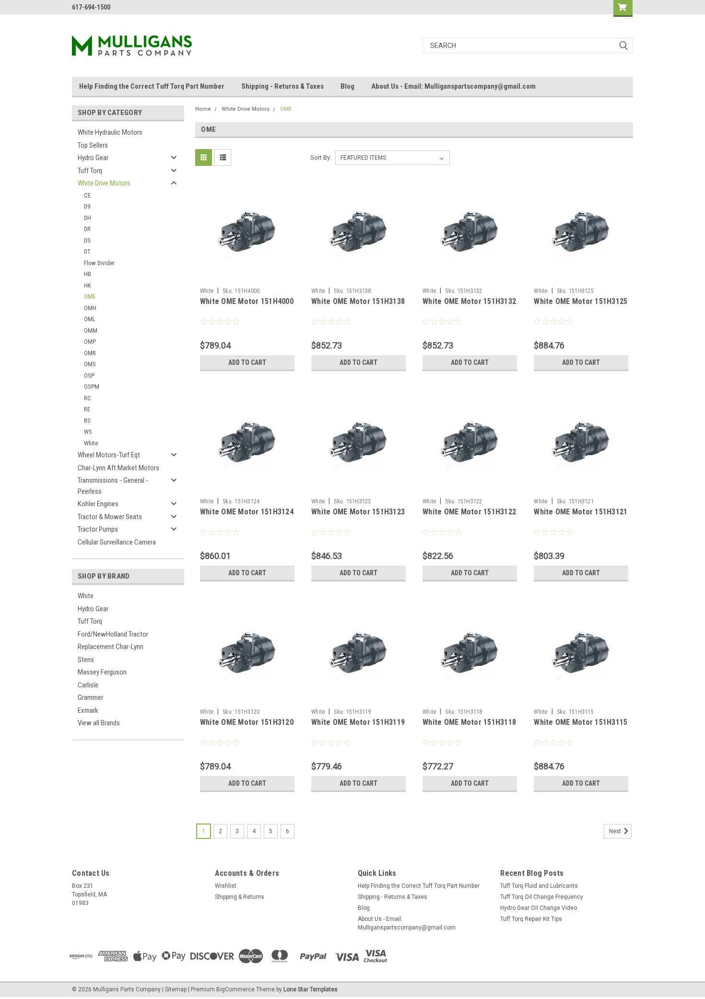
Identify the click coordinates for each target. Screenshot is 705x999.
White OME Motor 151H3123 (358, 511)
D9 (87, 206)
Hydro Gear (93, 157)
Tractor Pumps (98, 529)
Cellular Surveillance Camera (117, 542)
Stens (86, 659)
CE (87, 195)
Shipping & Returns (239, 897)
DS (87, 240)
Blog (347, 86)
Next (616, 831)
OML (89, 319)
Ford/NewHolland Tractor (113, 634)
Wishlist (225, 886)
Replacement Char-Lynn (110, 646)
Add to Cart (247, 362)
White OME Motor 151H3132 (469, 301)
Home (203, 109)
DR (87, 228)
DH (87, 217)
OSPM (91, 386)
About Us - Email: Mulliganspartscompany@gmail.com (453, 86)
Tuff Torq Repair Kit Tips (531, 919)
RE (87, 409)
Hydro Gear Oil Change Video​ (538, 908)
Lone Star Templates (310, 989)
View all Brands (99, 723)
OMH (90, 308)
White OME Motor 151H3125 (580, 301)
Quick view (247, 276)
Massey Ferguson (102, 672)
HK (87, 285)
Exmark (88, 710)
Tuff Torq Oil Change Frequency (541, 897)
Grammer (90, 697)
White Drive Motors (104, 183)
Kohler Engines (98, 504)
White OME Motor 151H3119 (358, 722)
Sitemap (176, 989)
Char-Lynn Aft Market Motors (118, 468)
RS (87, 420)
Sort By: (320, 157)
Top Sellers (93, 145)
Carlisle (88, 685)
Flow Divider (99, 263)
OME (89, 296)
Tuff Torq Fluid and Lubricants (539, 886)
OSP (89, 375)
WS (88, 431)
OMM (90, 330)
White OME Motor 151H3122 (469, 511)
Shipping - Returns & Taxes (282, 86)
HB (87, 274)
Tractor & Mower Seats (110, 516)
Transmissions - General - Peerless (113, 486)
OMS (90, 364)
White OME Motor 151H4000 (247, 301)
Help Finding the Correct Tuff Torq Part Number (151, 86)
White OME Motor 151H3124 (247, 511)
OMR (90, 353)
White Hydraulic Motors (110, 132)
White (91, 443)
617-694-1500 (91, 7)
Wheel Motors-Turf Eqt (109, 455)
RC (87, 398)
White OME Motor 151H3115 (580, 722)
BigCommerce (235, 989)
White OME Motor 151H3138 (358, 301)
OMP (90, 341)
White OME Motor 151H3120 (247, 722)
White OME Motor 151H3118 (469, 722)
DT (87, 251)
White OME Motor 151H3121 (580, 511)
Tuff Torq (90, 170)
